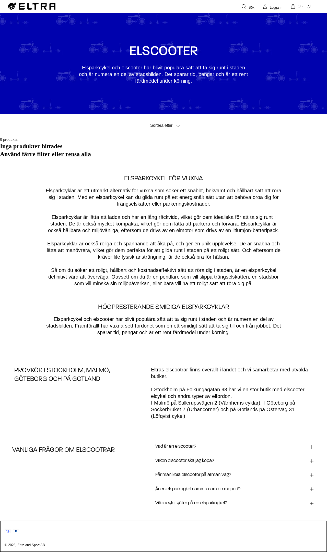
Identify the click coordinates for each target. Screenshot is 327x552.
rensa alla (78, 154)
